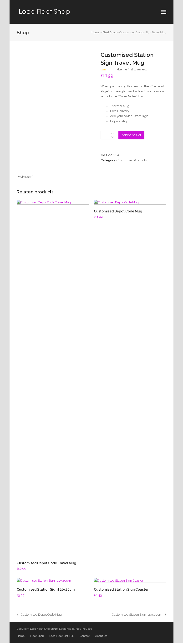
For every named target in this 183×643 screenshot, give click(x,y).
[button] (163, 12)
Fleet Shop (109, 32)
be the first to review (132, 69)
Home (95, 32)
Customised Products (132, 160)
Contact (85, 636)
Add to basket (131, 135)
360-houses (84, 628)
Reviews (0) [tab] (25, 177)
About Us (101, 636)
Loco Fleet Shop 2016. (44, 628)
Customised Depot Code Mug (41, 614)
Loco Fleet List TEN (61, 636)
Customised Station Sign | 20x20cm (137, 614)
